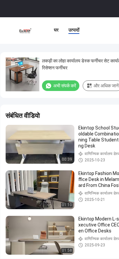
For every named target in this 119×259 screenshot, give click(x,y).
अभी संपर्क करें (64, 85)
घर (56, 30)
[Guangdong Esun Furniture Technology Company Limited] (25, 31)
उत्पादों (73, 30)
